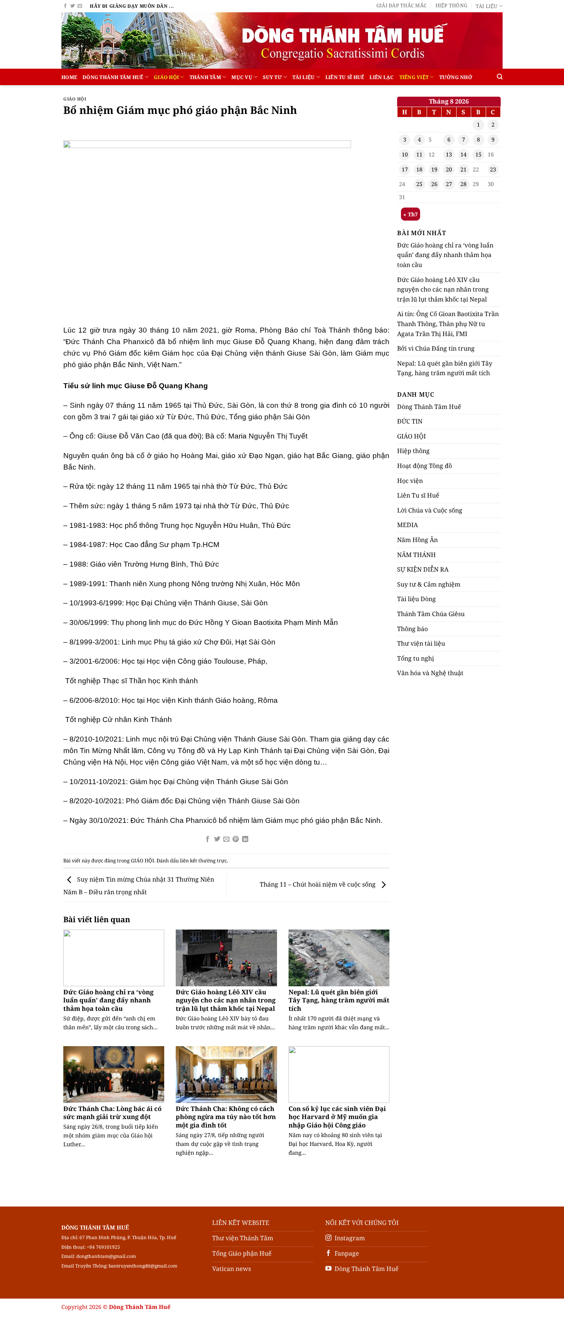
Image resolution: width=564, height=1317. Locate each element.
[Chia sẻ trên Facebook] (207, 839)
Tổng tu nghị (415, 658)
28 (463, 184)
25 (419, 184)
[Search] (500, 76)
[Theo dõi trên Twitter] (72, 6)
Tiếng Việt (414, 77)
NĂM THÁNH (416, 555)
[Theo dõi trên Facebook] (65, 6)
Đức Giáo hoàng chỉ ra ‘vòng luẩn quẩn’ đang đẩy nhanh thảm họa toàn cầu (108, 1000)
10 (405, 154)
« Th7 (410, 214)
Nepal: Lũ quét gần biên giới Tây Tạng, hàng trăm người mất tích (339, 1000)
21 (463, 169)
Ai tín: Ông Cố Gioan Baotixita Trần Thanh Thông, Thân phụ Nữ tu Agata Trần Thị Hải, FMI (448, 324)
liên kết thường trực (203, 860)
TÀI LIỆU (303, 77)
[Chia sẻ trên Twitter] (217, 839)
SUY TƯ (272, 77)
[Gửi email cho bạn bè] (226, 839)
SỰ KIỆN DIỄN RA (423, 569)
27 (449, 184)
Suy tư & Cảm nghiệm (428, 584)
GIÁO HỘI (166, 77)
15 (478, 154)
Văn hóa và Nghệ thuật (430, 673)
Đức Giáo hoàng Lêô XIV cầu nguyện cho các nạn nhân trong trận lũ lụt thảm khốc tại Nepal (225, 1000)
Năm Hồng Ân (417, 540)
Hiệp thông (451, 5)
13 (449, 154)
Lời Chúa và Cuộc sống (429, 510)
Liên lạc (381, 77)
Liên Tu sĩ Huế (344, 77)
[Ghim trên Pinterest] (236, 839)
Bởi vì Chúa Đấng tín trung (436, 348)
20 (449, 169)
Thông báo (412, 629)
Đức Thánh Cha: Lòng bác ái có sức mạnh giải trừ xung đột (112, 1112)
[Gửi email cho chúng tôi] (80, 6)
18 (419, 169)
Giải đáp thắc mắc (401, 5)
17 (405, 169)
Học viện (410, 480)
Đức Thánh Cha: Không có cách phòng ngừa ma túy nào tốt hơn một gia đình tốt (226, 1116)
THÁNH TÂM (205, 77)
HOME (69, 77)
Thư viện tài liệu (421, 643)
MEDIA (407, 525)
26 (434, 184)
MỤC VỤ (241, 77)
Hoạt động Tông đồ (424, 466)
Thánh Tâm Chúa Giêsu (431, 614)
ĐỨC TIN (409, 421)
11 (419, 154)
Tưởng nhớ (455, 77)
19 (434, 169)
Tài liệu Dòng (416, 599)
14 (463, 154)
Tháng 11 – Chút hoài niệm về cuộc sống (318, 884)
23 (493, 169)
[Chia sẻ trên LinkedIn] (245, 839)
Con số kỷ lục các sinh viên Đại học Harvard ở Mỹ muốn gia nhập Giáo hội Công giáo (337, 1116)
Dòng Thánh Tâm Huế (112, 77)
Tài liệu (486, 6)
